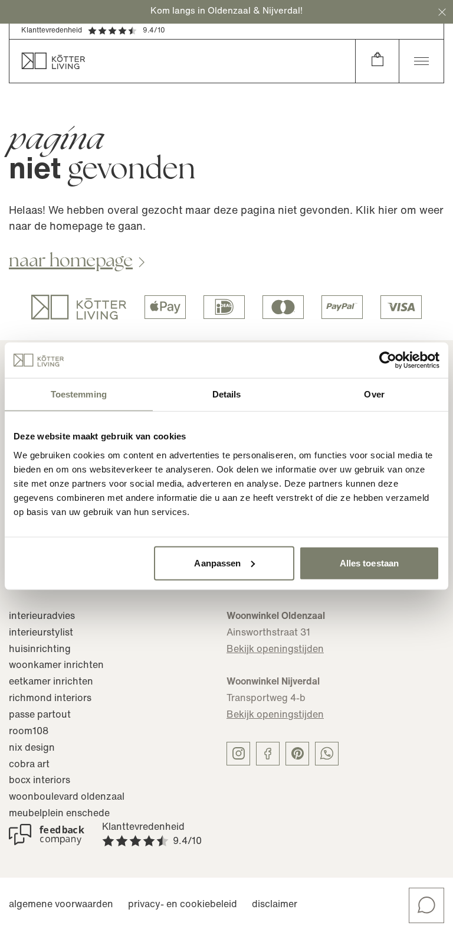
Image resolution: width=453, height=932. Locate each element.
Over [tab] (374, 394)
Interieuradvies (42, 616)
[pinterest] (297, 753)
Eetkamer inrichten (51, 682)
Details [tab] (226, 394)
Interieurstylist (41, 633)
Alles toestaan (369, 563)
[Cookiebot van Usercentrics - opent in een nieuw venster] (387, 360)
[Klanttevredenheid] (46, 834)
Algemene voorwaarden (61, 905)
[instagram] (238, 753)
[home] (182, 61)
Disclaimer (274, 905)
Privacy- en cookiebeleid (182, 905)
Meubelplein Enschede (59, 814)
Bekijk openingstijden (275, 649)
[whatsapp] (327, 753)
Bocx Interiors (39, 781)
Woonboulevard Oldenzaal (66, 797)
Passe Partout (40, 715)
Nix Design (32, 748)
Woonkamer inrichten (56, 665)
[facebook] (268, 753)
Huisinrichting (40, 649)
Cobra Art (29, 765)
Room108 (28, 732)
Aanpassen (217, 563)
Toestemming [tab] (79, 394)
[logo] (78, 307)
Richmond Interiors (50, 698)
